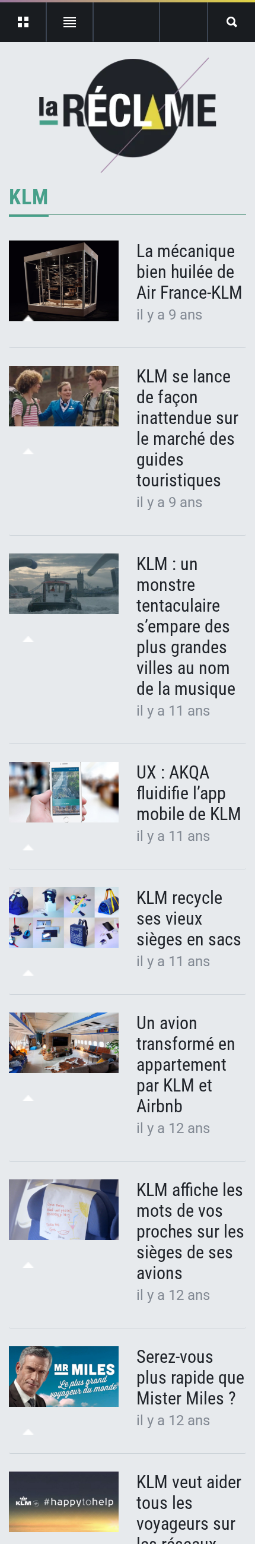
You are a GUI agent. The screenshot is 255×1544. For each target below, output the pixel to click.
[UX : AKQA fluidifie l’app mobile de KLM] (64, 792)
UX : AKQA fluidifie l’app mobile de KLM (188, 793)
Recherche (231, 22)
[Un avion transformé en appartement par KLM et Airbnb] (64, 1043)
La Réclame (127, 115)
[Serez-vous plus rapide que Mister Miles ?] (64, 1376)
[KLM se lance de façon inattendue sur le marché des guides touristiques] (64, 396)
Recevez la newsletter (183, 22)
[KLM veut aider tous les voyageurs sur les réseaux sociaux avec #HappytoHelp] (64, 1502)
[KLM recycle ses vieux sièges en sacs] (64, 917)
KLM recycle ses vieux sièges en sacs (188, 918)
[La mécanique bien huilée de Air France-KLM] (64, 281)
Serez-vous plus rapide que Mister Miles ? (190, 1377)
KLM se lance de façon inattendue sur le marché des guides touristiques (187, 428)
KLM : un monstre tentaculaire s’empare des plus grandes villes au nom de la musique (185, 626)
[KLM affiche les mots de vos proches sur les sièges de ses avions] (64, 1210)
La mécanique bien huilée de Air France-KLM (189, 272)
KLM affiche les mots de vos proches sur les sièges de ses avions (190, 1231)
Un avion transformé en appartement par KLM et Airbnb (185, 1064)
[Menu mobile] (23, 22)
